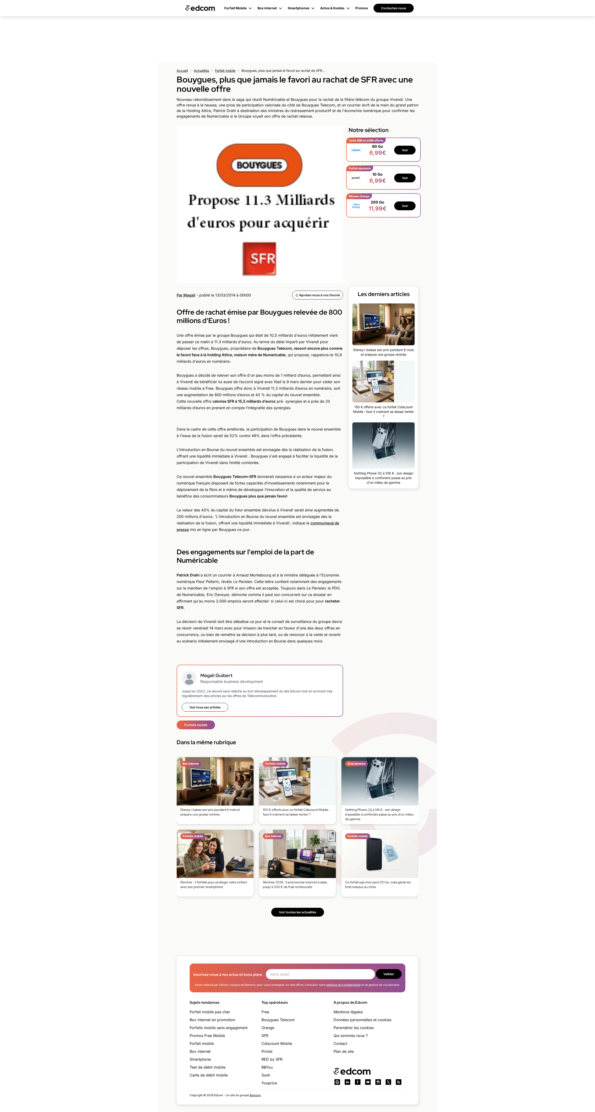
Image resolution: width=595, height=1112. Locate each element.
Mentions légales (348, 1012)
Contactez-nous (393, 8)
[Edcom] (200, 8)
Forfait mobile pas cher (210, 1012)
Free (265, 1012)
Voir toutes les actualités (297, 912)
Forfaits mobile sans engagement (219, 1027)
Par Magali (186, 295)
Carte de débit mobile (209, 1075)
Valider (388, 974)
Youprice (269, 1083)
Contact (340, 1043)
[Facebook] (357, 1082)
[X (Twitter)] (388, 1082)
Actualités (201, 70)
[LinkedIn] (347, 1082)
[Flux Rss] (398, 1082)
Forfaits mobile (195, 725)
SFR (264, 1035)
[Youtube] (368, 1082)
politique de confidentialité (343, 985)
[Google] (337, 1082)
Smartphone (200, 1059)
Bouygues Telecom (278, 1019)
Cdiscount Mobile (276, 1043)
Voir (405, 150)
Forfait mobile (225, 70)
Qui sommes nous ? (351, 1035)
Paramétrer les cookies (354, 1027)
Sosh (265, 1075)
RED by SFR (271, 1059)
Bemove (255, 1095)
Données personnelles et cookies (362, 1019)
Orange (267, 1027)
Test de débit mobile (207, 1067)
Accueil (182, 70)
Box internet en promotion (212, 1019)
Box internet (200, 1051)
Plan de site (344, 1051)
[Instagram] (378, 1082)
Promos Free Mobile (207, 1035)
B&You (267, 1067)
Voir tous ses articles (205, 707)
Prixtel (266, 1051)
